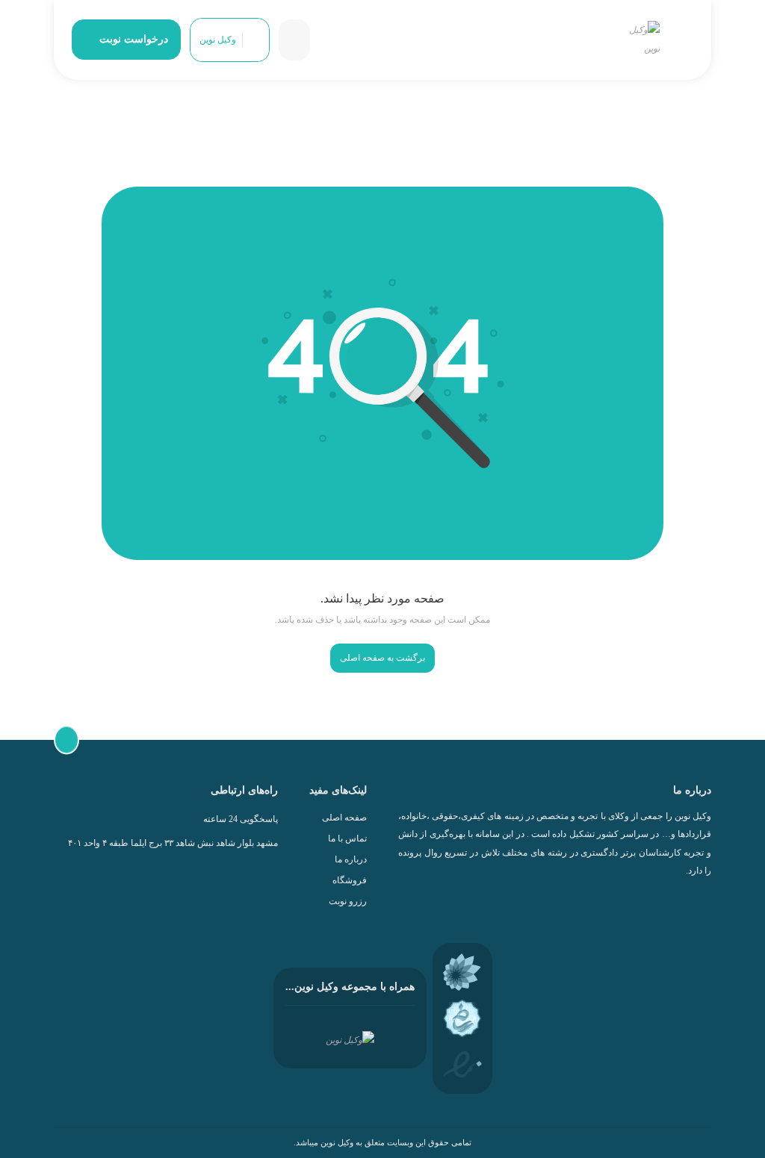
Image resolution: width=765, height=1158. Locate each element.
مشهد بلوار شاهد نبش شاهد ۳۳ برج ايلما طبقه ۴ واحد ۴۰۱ (173, 843)
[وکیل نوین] (641, 40)
